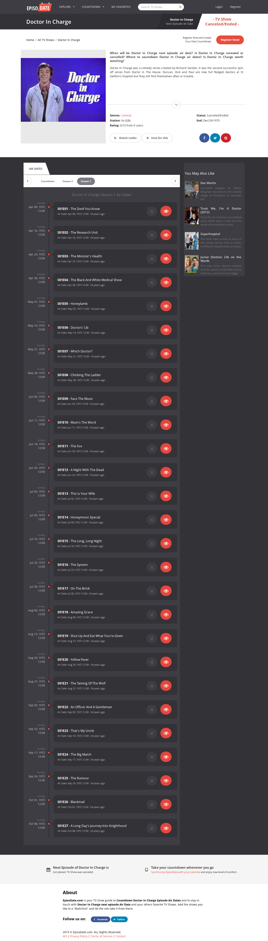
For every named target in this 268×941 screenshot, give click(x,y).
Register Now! (230, 40)
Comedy (126, 115)
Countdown (48, 181)
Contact (121, 936)
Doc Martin (208, 183)
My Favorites (120, 7)
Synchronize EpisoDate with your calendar (175, 872)
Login (219, 7)
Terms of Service (101, 936)
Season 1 (86, 181)
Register (235, 7)
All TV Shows (46, 40)
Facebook (102, 919)
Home (30, 40)
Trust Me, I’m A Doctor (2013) (221, 210)
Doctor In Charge (69, 40)
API (65, 936)
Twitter (121, 919)
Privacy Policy (79, 936)
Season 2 (68, 181)
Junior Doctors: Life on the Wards (221, 259)
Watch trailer (127, 138)
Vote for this (159, 138)
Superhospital (210, 234)
